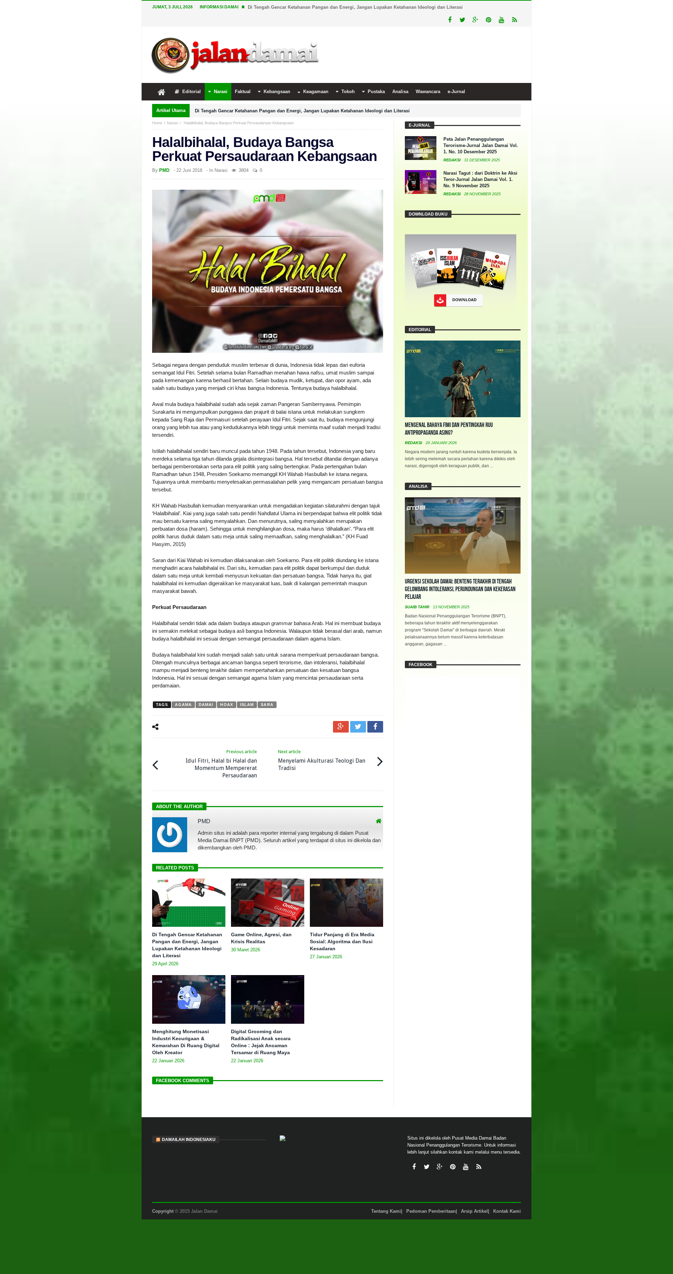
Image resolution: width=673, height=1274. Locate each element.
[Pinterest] (488, 20)
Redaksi (452, 160)
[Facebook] (449, 20)
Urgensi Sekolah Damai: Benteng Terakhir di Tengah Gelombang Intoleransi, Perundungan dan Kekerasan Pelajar (460, 589)
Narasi (172, 123)
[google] (341, 727)
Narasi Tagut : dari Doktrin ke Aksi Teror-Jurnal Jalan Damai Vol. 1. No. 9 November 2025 (480, 179)
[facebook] (375, 727)
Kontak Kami (507, 1211)
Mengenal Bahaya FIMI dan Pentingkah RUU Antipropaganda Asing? (449, 428)
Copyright (163, 1211)
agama (183, 704)
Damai (206, 704)
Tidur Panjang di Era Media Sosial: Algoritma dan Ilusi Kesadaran (342, 941)
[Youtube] (501, 20)
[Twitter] (462, 20)
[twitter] (358, 727)
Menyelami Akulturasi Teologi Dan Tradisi (321, 760)
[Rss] (514, 20)
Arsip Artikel (474, 1211)
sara (267, 704)
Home (157, 123)
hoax (226, 704)
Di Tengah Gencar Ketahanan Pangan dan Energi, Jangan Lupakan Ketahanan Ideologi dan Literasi (355, 7)
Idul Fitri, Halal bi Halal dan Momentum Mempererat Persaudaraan (221, 764)
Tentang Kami (386, 1211)
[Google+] (475, 20)
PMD (164, 170)
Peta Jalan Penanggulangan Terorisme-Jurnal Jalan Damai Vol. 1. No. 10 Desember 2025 (480, 145)
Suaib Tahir (417, 607)
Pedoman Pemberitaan (431, 1211)
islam (247, 704)
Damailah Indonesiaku (189, 1139)
